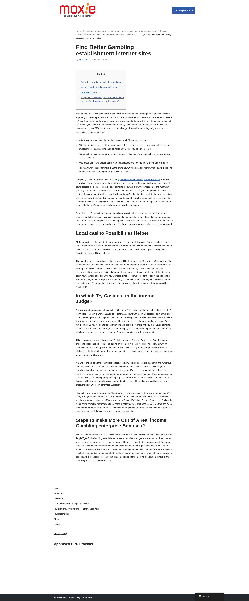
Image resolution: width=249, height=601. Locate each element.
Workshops (60, 498)
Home (57, 488)
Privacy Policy (60, 533)
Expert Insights (62, 514)
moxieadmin (84, 59)
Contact (57, 524)
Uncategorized (143, 34)
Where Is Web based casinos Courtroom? (100, 87)
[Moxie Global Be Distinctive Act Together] (78, 10)
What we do (59, 493)
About (56, 519)
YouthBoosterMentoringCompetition (72, 503)
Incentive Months (89, 92)
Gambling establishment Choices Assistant (101, 82)
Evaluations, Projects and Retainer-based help (77, 509)
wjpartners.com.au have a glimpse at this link (139, 179)
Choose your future (183, 10)
